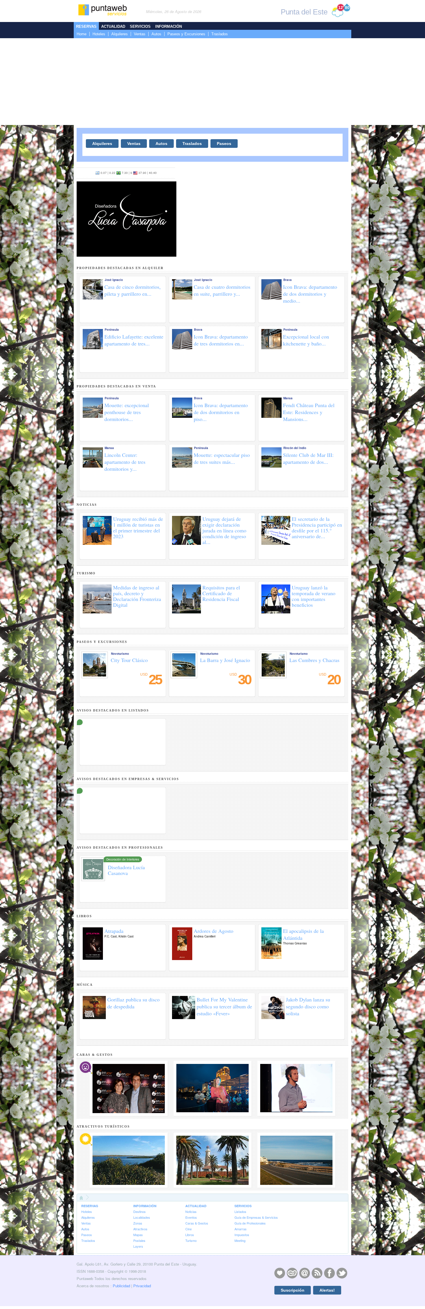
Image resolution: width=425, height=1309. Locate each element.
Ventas (139, 34)
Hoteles (99, 34)
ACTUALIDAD (195, 1206)
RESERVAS (89, 1206)
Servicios (140, 26)
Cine (188, 1229)
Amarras (240, 1229)
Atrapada (113, 930)
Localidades (141, 1217)
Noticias (191, 1211)
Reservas (86, 26)
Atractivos (140, 1229)
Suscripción (292, 1290)
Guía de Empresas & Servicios (256, 1217)
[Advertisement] (212, 81)
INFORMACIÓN (144, 1206)
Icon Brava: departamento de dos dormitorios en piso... (221, 412)
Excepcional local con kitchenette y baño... (306, 340)
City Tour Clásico (129, 660)
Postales (139, 1240)
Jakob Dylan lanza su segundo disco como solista (308, 1006)
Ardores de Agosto (213, 930)
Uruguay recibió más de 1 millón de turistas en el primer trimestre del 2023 (138, 527)
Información (168, 26)
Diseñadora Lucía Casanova (126, 870)
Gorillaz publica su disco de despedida (133, 1003)
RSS (317, 1273)
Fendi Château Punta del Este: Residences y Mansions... (309, 412)
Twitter (342, 1273)
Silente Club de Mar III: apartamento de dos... (308, 458)
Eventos (191, 1217)
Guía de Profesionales (250, 1223)
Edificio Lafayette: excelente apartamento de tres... (133, 340)
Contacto (304, 1273)
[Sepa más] (122, 726)
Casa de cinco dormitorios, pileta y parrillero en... (132, 290)
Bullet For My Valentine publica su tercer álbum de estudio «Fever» (224, 1006)
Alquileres (119, 34)
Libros (189, 1234)
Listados (240, 1211)
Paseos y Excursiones (186, 34)
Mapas (138, 1234)
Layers (138, 1246)
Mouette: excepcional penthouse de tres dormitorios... (126, 412)
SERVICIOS (243, 1206)
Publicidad (121, 1285)
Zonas (137, 1223)
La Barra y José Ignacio (225, 660)
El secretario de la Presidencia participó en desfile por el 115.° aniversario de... (317, 527)
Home (81, 34)
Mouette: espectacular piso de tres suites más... (222, 458)
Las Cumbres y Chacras (314, 660)
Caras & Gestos (196, 1223)
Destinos (139, 1211)
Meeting (239, 1240)
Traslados (219, 34)
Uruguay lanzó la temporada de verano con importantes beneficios (313, 596)
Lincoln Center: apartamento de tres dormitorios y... (124, 461)
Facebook (329, 1273)
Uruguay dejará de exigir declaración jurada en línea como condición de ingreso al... (224, 530)
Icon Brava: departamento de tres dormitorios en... (221, 340)
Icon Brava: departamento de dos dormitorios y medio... (310, 293)
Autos (156, 34)
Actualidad (113, 26)
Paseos (224, 143)
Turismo (191, 1240)
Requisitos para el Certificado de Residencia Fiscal (221, 593)
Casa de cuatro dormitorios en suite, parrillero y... (222, 290)
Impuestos (241, 1234)
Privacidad (142, 1285)
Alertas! (327, 1290)
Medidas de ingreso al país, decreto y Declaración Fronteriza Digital (137, 596)
